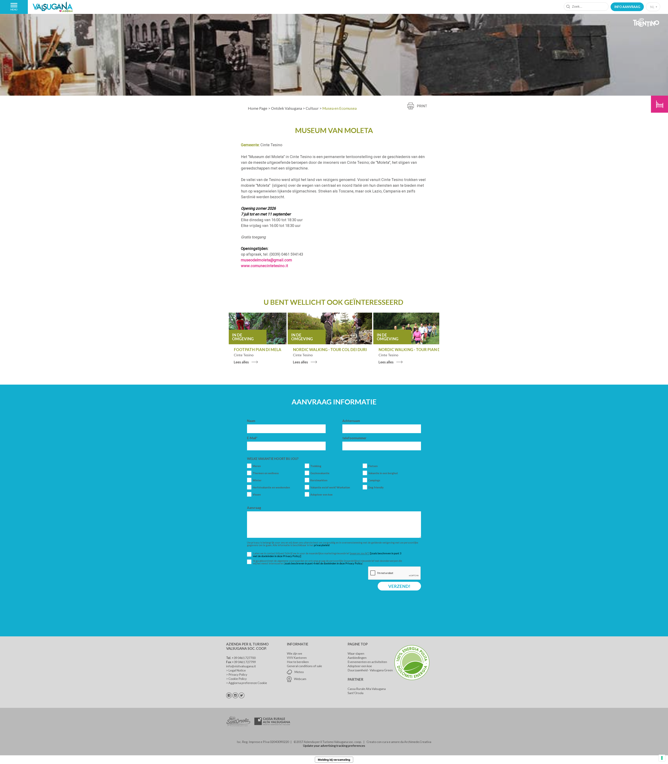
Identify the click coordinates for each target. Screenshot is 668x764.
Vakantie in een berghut (383, 473)
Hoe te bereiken (298, 662)
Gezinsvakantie (319, 473)
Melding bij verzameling (334, 759)
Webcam (299, 679)
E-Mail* (252, 438)
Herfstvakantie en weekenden (271, 487)
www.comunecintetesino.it (264, 266)
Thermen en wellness (266, 473)
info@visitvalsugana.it (241, 666)
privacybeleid (321, 545)
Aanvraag (254, 507)
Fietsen (373, 466)
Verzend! (399, 586)
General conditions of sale (304, 666)
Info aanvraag (627, 7)
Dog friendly (376, 487)
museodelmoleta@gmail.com (266, 260)
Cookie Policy (237, 679)
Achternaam (351, 420)
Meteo (299, 672)
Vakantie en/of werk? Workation (330, 487)
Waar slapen (356, 653)
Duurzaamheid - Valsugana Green (370, 670)
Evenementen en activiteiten (367, 662)
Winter (257, 480)
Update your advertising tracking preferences (334, 745)
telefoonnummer (354, 438)
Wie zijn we (294, 653)
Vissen (257, 494)
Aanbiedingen (357, 658)
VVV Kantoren (297, 658)
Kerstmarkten (318, 480)
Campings (374, 480)
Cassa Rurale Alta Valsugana (367, 689)
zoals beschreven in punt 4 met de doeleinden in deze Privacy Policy (323, 563)
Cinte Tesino (271, 145)
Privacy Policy (237, 674)
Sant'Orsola (355, 693)
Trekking (315, 466)
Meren (257, 466)
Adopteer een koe (321, 494)
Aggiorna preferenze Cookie (247, 683)
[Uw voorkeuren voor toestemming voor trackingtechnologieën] (662, 758)
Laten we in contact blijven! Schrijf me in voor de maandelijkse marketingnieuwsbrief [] (328, 554)
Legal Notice (237, 670)
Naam (251, 420)
